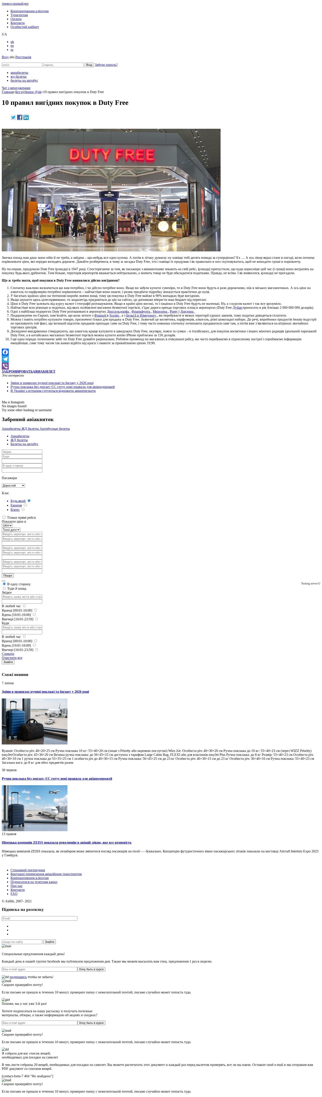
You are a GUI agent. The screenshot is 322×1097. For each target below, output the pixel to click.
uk (12, 42)
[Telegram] (161, 359)
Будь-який (18, 501)
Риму (174, 311)
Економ (16, 505)
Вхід (5, 57)
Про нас (17, 886)
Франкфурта (141, 311)
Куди (5, 623)
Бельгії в (133, 315)
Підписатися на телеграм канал (34, 882)
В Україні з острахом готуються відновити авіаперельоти (53, 391)
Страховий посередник (28, 870)
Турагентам (19, 15)
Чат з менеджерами (16, 88)
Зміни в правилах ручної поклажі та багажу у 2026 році (52, 383)
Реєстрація (23, 57)
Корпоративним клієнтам (30, 11)
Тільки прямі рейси (21, 517)
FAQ (14, 894)
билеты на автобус (24, 80)
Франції (100, 315)
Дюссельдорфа (118, 311)
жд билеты (19, 76)
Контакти (18, 23)
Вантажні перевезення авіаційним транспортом (46, 874)
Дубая (237, 307)
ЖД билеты (30, 428)
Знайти (8, 662)
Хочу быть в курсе (91, 969)
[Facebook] (161, 352)
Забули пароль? (106, 65)
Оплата (16, 19)
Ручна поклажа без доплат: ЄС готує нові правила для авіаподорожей (63, 387)
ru (12, 49)
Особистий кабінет (25, 27)
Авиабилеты (11, 428)
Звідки (7, 592)
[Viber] (161, 366)
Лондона (187, 311)
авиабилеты (19, 72)
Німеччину (148, 315)
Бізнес (15, 509)
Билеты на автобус (24, 444)
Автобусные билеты (55, 428)
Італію (115, 315)
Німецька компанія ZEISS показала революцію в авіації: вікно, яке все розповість (66, 842)
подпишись (18, 977)
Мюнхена (160, 311)
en (12, 46)
